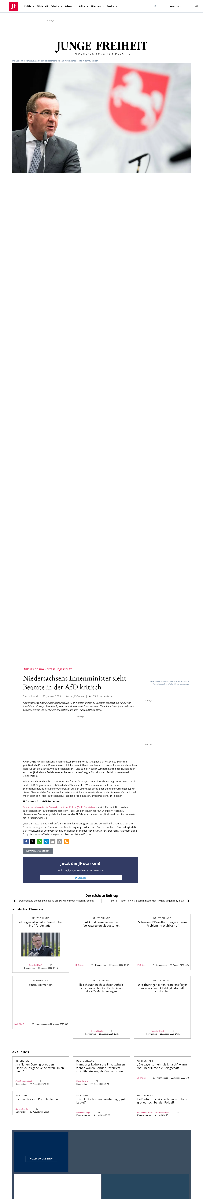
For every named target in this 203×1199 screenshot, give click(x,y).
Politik (27, 6)
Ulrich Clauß (19, 1024)
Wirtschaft (42, 6)
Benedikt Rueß (157, 1031)
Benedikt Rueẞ (35, 965)
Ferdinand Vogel (83, 1112)
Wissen (68, 6)
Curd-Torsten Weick (23, 1081)
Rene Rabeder (82, 1081)
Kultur (82, 6)
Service (110, 6)
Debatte (55, 6)
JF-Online (79, 965)
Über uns (96, 6)
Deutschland (30, 696)
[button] (156, 6)
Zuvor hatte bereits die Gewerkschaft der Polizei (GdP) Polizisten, (59, 807)
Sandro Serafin (97, 1031)
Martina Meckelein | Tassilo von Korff (153, 1112)
